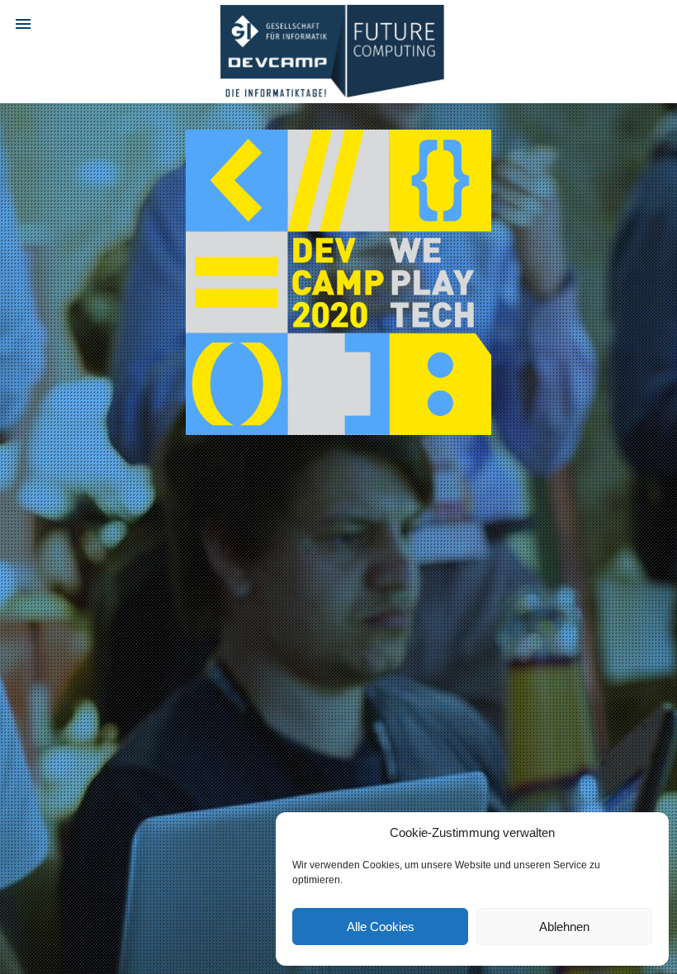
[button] (23, 23)
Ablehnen (564, 927)
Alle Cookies (380, 927)
